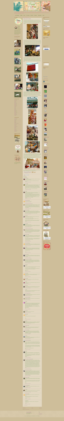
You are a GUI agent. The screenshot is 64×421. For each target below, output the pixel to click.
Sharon (25, 215)
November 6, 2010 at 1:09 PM (27, 252)
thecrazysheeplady (26, 385)
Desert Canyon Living (46, 113)
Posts (44, 63)
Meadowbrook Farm (46, 154)
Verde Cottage (27, 15)
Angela (25, 264)
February (15, 110)
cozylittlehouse (45, 108)
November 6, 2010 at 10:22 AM (28, 189)
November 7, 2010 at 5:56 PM (27, 349)
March (15, 109)
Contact (43, 15)
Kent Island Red (26, 325)
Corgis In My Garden (46, 99)
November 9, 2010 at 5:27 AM (27, 383)
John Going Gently (27, 200)
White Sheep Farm (45, 193)
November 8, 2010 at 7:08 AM (27, 357)
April (14, 101)
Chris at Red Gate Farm (27, 340)
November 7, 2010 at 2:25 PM (27, 328)
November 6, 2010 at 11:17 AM (28, 198)
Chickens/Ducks (39, 15)
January (15, 102)
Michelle (26, 285)
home (14, 125)
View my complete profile (16, 34)
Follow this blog (46, 49)
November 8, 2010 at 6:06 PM (27, 375)
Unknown (26, 273)
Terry (25, 335)
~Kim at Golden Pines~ (27, 293)
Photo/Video (32, 15)
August (15, 106)
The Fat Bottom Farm (46, 176)
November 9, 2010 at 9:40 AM (27, 387)
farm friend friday (16, 123)
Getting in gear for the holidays (27, 18)
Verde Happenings (17, 15)
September (15, 100)
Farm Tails (45, 127)
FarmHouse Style (26, 377)
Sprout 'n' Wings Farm (46, 170)
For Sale (24, 15)
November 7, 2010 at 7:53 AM (27, 323)
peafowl (15, 127)
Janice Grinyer (26, 234)
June (14, 107)
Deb (25, 281)
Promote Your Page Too (45, 76)
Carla (25, 389)
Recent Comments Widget (16, 37)
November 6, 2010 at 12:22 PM (28, 245)
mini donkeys (15, 126)
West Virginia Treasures (46, 191)
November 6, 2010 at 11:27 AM (28, 208)
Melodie (26, 310)
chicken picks (15, 118)
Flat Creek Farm (45, 132)
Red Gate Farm (45, 160)
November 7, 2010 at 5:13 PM (27, 338)
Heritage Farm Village (27, 297)
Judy (25, 289)
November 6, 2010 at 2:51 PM (27, 276)
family (15, 121)
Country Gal (26, 254)
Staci (25, 301)
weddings (15, 131)
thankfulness (15, 130)
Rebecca (26, 278)
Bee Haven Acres (45, 94)
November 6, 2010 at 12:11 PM (28, 241)
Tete (25, 191)
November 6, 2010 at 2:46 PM (27, 271)
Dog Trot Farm (45, 118)
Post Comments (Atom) (27, 409)
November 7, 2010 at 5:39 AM (27, 312)
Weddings (21, 15)
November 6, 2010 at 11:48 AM (28, 232)
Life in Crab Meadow (46, 149)
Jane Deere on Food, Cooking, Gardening (46, 142)
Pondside (26, 223)
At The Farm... (45, 89)
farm (14, 122)
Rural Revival (45, 165)
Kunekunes (35, 15)
